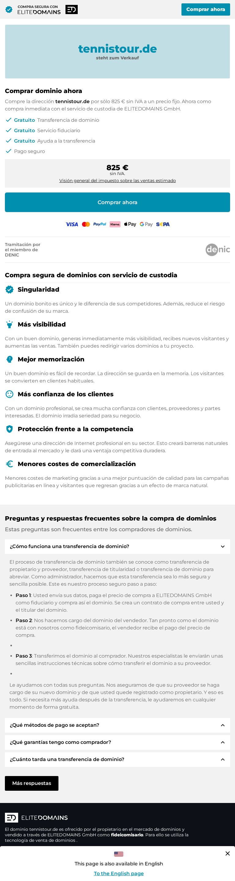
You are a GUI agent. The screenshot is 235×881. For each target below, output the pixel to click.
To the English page (119, 873)
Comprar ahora (205, 9)
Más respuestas (31, 783)
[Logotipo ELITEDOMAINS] (96, 818)
